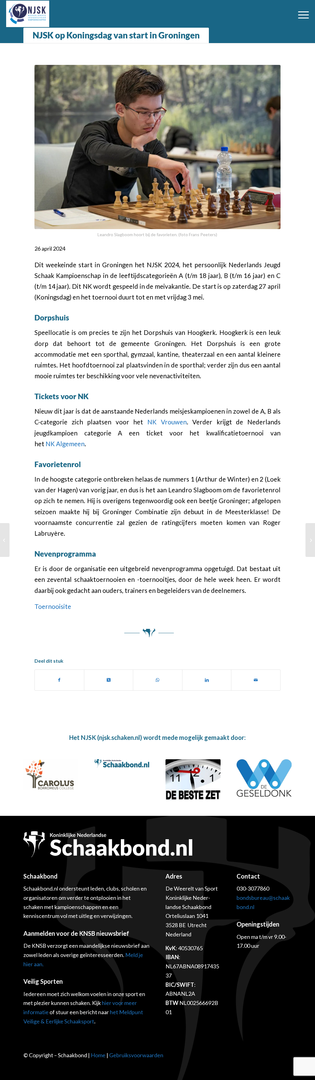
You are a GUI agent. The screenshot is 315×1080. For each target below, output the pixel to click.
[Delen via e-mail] (255, 680)
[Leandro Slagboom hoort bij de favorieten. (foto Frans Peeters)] (157, 147)
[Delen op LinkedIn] (206, 680)
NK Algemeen (65, 443)
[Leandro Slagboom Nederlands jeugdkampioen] (310, 540)
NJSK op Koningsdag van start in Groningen (116, 35)
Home (98, 1055)
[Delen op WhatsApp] (157, 680)
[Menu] (301, 14)
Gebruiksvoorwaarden (136, 1055)
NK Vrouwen (167, 422)
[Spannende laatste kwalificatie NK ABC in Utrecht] (5, 540)
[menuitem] (301, 14)
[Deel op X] (108, 680)
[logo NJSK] (27, 14)
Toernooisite (52, 606)
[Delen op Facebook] (59, 680)
